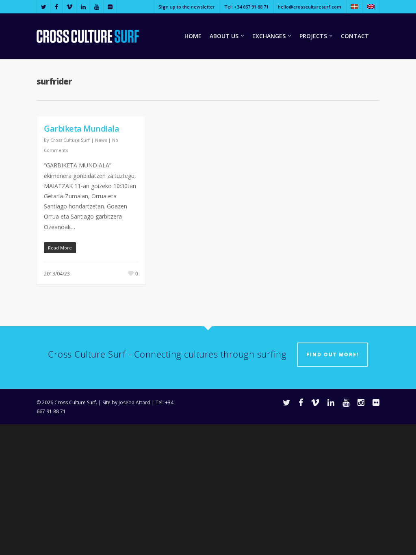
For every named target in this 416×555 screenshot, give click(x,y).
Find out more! (332, 354)
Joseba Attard (134, 402)
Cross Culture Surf (70, 140)
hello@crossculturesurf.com (309, 7)
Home (193, 36)
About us (224, 36)
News (101, 140)
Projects (313, 36)
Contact (355, 36)
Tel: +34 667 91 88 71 (246, 7)
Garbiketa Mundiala (81, 128)
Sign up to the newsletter (186, 7)
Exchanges (269, 36)
